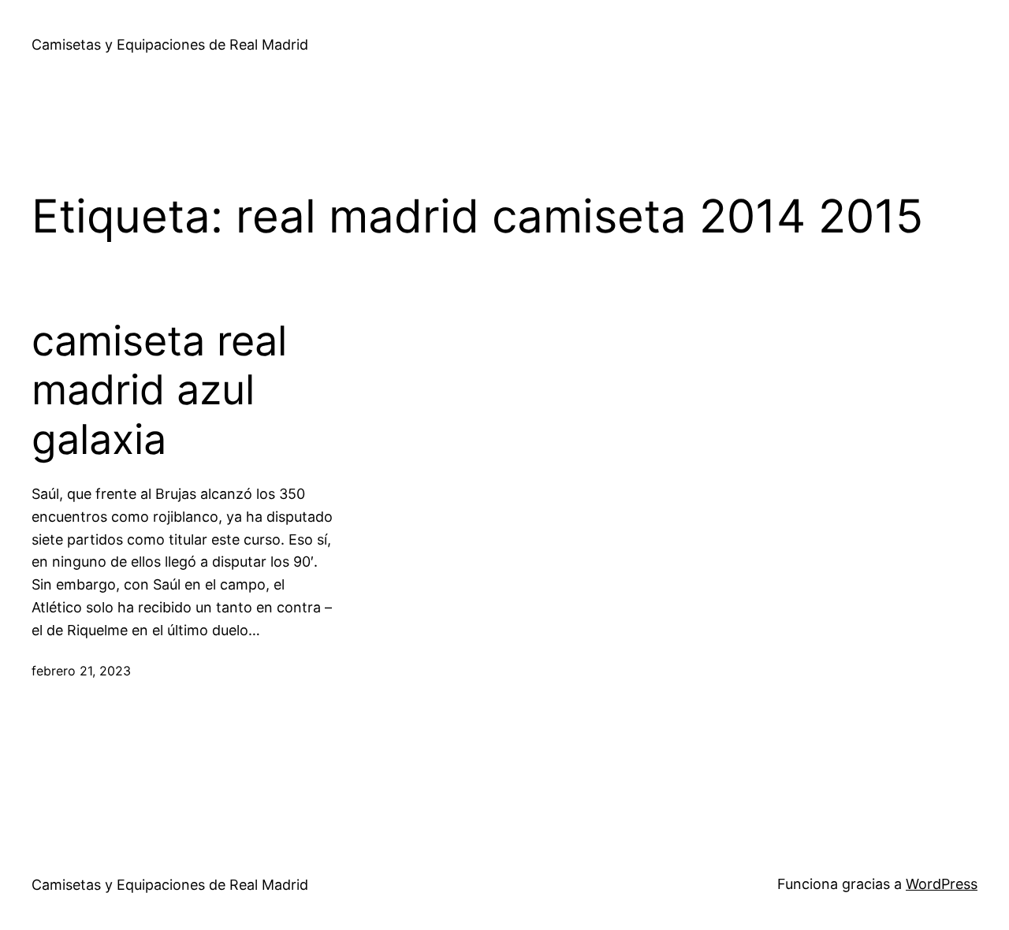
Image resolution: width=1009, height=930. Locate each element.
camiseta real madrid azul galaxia (159, 390)
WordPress (941, 884)
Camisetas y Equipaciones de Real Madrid (170, 44)
